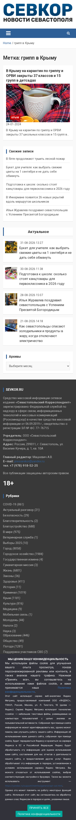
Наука (7, 631)
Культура (9, 603)
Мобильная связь (15, 614)
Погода (8, 646)
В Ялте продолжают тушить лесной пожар (35, 159)
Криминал (10, 592)
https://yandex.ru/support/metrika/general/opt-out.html (33, 785)
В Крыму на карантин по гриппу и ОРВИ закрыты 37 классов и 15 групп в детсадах (34, 75)
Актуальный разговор (18, 510)
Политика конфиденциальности (39, 814)
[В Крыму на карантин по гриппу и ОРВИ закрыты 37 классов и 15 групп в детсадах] (38, 103)
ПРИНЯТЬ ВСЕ (39, 807)
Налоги (8, 625)
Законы (8, 576)
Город (7, 548)
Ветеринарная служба (18, 537)
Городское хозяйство (18, 554)
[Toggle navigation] (8, 33)
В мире (8, 532)
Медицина (10, 609)
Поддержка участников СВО (23, 652)
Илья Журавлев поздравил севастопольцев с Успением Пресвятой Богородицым (41, 305)
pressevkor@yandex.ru (29, 461)
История (9, 587)
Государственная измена (21, 559)
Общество (10, 641)
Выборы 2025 (12, 543)
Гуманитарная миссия (18, 565)
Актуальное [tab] (38, 232)
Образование (12, 635)
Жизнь (7, 570)
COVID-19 (9, 504)
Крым (15, 117)
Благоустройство (15, 526)
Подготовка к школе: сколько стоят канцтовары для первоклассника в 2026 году (43, 279)
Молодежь (10, 620)
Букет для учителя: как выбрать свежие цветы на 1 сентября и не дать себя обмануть (34, 171)
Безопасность (13, 515)
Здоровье (10, 581)
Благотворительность (18, 521)
